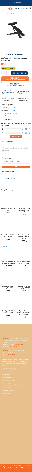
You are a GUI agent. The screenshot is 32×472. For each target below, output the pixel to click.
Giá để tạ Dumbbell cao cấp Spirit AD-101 (24, 287)
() (6, 246)
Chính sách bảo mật (8, 381)
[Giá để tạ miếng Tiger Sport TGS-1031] (24, 252)
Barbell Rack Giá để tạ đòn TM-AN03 (8, 235)
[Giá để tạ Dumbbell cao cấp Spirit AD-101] (24, 277)
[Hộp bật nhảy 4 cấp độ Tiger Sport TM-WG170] (24, 226)
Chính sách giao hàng (8, 387)
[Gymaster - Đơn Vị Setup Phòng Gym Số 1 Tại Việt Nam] (16, 8)
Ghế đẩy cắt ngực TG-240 (8, 209)
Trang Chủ (3, 13)
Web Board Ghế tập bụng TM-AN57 (8, 287)
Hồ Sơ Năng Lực (7, 393)
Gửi (16, 166)
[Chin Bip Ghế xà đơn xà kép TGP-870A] (8, 302)
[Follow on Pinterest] (10, 369)
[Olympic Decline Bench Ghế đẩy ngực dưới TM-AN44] (24, 302)
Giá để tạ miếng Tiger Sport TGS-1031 (23, 262)
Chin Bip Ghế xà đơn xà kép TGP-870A (8, 311)
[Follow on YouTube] (19, 5)
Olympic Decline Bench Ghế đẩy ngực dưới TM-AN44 (23, 312)
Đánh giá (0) (8, 119)
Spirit (14, 110)
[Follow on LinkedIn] (17, 5)
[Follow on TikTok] (7, 369)
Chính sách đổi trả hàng (9, 384)
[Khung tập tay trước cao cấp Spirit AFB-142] (24, 199)
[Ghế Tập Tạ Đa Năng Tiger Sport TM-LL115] (8, 252)
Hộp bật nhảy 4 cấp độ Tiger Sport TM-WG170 (24, 236)
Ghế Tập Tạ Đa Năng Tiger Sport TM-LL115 (8, 262)
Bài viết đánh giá (10, 178)
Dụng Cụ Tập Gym (11, 13)
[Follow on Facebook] (12, 5)
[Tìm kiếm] (27, 8)
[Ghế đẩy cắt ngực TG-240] (8, 199)
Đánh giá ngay (16, 136)
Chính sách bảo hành (8, 377)
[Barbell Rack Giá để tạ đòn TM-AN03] (8, 226)
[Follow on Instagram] (14, 5)
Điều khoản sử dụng (8, 390)
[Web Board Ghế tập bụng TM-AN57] (8, 277)
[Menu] (2, 8)
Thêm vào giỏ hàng (19, 73)
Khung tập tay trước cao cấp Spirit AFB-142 (23, 210)
